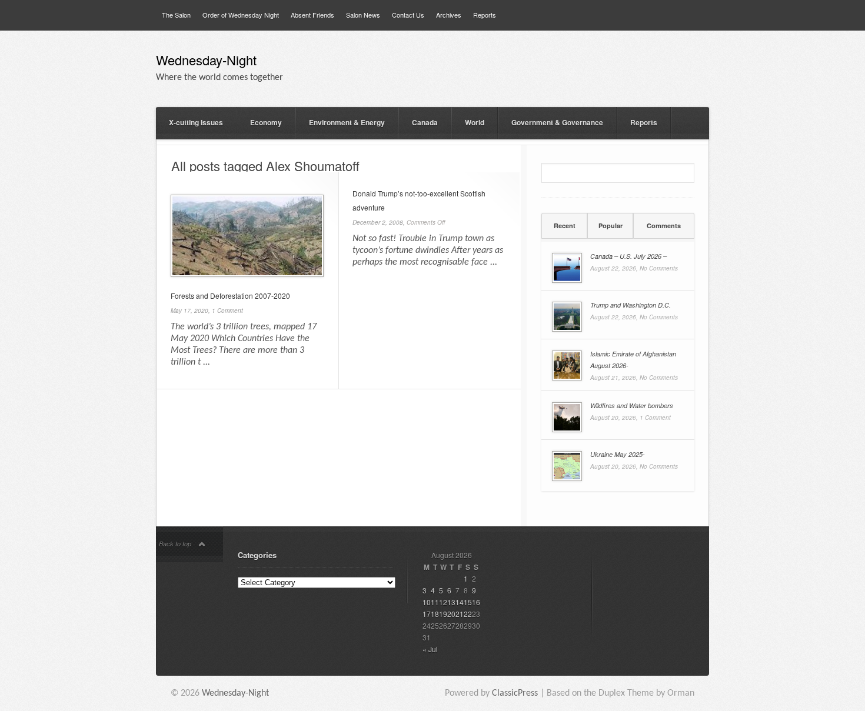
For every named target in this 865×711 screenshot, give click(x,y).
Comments (664, 225)
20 (451, 614)
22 (468, 614)
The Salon (176, 14)
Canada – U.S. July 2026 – (628, 256)
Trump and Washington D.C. (630, 305)
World (474, 122)
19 (443, 614)
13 (451, 602)
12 (443, 602)
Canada (425, 122)
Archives (448, 14)
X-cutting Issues (196, 122)
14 (459, 602)
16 (476, 602)
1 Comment (227, 310)
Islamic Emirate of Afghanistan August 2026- (633, 359)
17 (426, 614)
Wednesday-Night (206, 61)
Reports (484, 14)
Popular (610, 225)
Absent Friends (312, 14)
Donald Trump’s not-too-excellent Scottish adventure (418, 200)
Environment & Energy (347, 122)
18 (435, 614)
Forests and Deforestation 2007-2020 (230, 296)
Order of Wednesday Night (240, 14)
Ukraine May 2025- (617, 454)
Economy (266, 122)
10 (426, 602)
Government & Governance (557, 122)
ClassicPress (515, 693)
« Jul (430, 649)
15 (468, 602)
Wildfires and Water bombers (631, 405)
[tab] (564, 226)
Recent (564, 225)
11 (435, 602)
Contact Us (408, 14)
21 (459, 614)
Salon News (363, 14)
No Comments (659, 268)
